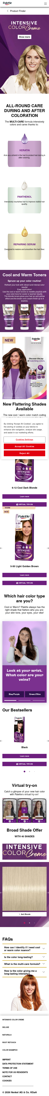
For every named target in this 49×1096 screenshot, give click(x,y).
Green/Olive (35, 694)
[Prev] (1, 548)
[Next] (48, 548)
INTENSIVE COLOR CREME (13, 1019)
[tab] (24, 771)
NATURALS (6, 1035)
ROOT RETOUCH (9, 1042)
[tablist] (24, 771)
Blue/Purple (14, 694)
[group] (24, 469)
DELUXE (5, 1027)
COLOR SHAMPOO (9, 1050)
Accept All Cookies (24, 446)
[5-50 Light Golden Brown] (24, 548)
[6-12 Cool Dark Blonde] (24, 469)
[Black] (24, 741)
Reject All (24, 453)
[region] (24, 438)
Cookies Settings (24, 439)
